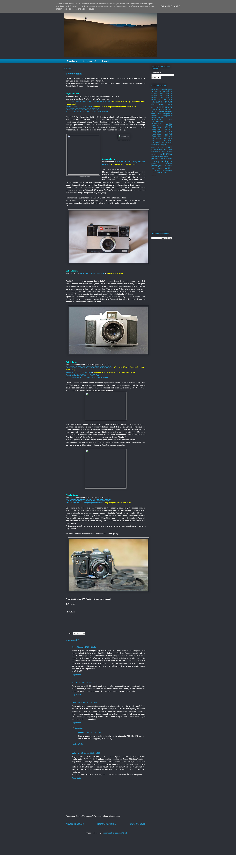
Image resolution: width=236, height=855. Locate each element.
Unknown (76, 703)
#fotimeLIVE (155, 89)
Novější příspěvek (75, 824)
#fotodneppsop (166, 90)
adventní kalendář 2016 (161, 92)
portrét (169, 162)
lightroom (154, 149)
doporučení (165, 107)
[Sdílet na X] (79, 633)
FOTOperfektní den (161, 123)
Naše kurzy (72, 61)
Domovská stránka (106, 824)
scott (153, 168)
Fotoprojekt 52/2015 (161, 125)
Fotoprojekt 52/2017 (161, 129)
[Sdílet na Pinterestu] (84, 633)
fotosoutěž (168, 138)
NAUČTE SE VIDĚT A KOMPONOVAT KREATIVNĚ (87, 112)
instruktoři (155, 142)
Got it (177, 6)
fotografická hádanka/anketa (161, 117)
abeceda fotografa (158, 91)
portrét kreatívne (161, 164)
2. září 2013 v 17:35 (87, 682)
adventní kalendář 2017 (161, 94)
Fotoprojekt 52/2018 (161, 132)
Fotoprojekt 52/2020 (161, 136)
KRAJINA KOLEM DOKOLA (92, 273)
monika (167, 153)
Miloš (74, 647)
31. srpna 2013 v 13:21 (86, 647)
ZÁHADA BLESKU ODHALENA (79, 107)
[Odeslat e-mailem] (74, 633)
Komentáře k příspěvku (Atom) (114, 833)
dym (152, 109)
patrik (163, 161)
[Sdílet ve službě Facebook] (81, 633)
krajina (163, 145)
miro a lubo (156, 154)
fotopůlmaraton (156, 138)
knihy (170, 142)
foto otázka (160, 112)
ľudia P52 (168, 149)
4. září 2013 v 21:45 (93, 732)
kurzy (168, 147)
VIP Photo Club (157, 171)
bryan (168, 101)
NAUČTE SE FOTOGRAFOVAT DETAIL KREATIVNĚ (88, 101)
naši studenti (156, 156)
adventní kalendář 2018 (161, 96)
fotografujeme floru (161, 119)
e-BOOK (157, 109)
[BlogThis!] (77, 633)
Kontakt (105, 61)
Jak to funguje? (89, 61)
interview (164, 142)
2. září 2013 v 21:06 (89, 703)
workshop (168, 171)
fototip (153, 140)
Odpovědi (78, 728)
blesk (162, 102)
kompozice (155, 144)
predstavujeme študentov (161, 166)
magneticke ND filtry (157, 151)
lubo (160, 149)
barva (165, 99)
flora (162, 109)
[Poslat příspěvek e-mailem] (70, 633)
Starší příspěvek (137, 824)
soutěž (168, 168)
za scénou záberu (159, 173)
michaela (169, 151)
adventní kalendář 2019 (161, 98)
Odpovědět (76, 675)
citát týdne (157, 104)
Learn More (166, 6)
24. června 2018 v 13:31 (90, 753)
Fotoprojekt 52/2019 (161, 134)
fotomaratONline (157, 121)
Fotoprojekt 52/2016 (161, 127)
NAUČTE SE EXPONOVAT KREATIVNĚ (82, 109)
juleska (75, 682)
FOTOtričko (168, 140)
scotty (160, 168)
